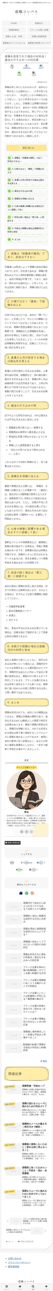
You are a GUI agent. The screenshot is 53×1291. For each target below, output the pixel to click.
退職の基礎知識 (14, 843)
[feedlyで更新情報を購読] (26, 831)
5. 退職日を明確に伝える (23, 199)
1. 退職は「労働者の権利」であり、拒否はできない (25, 159)
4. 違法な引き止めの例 (22, 191)
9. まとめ (16, 239)
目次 (25, 148)
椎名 (26, 812)
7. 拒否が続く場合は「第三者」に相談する (25, 219)
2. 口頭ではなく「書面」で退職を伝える (25, 170)
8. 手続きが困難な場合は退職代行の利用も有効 (25, 230)
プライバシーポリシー (19, 1262)
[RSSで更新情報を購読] (31, 831)
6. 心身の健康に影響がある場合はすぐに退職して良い (25, 208)
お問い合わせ (14, 1258)
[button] (34, 74)
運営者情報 (13, 1266)
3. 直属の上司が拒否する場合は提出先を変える (25, 181)
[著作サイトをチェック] (22, 831)
